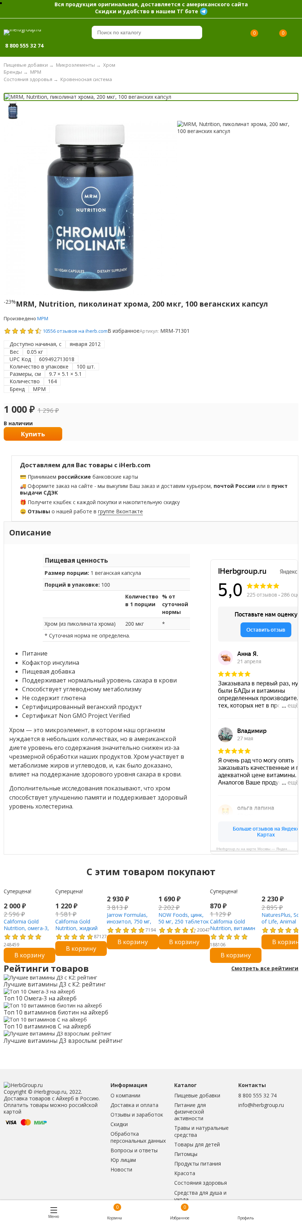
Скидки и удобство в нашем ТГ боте (146, 11)
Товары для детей (197, 1144)
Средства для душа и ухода (200, 1196)
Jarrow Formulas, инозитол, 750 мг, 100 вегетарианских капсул (132, 925)
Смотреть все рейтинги (264, 968)
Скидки (119, 1124)
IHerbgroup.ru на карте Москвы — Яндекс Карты (257, 849)
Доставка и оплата (134, 1104)
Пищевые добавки (197, 1095)
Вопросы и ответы (134, 1150)
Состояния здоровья (200, 1182)
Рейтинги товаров (46, 968)
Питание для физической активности (190, 1111)
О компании (125, 1095)
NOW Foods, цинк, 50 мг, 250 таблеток (183, 918)
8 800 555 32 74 (257, 1095)
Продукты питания (197, 1163)
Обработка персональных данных (138, 1137)
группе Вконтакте (120, 511)
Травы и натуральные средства (201, 1131)
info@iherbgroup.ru (261, 1104)
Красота (184, 1173)
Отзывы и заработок (136, 1114)
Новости (121, 1169)
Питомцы (185, 1153)
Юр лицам (123, 1159)
